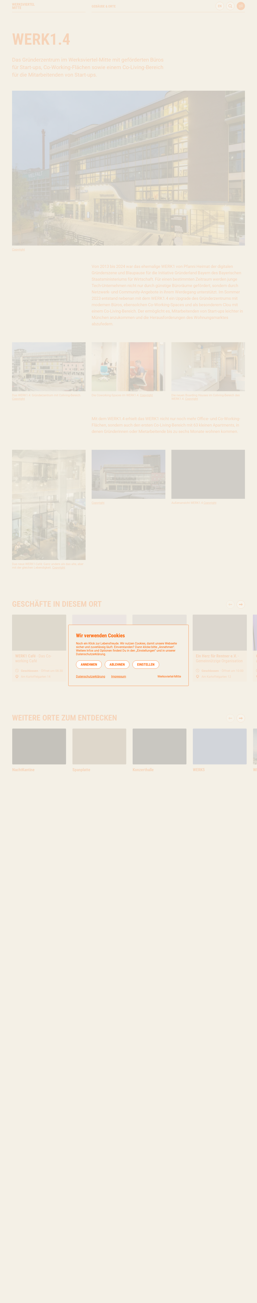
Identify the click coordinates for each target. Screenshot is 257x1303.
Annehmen (89, 664)
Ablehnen (117, 664)
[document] (128, 655)
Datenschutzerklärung (90, 676)
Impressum (118, 676)
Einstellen (145, 664)
